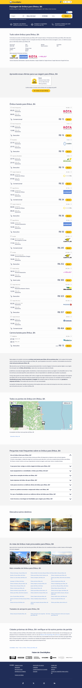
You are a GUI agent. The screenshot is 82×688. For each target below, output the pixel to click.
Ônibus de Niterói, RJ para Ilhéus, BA (18, 590)
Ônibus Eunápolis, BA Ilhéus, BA (38, 577)
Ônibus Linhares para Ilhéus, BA (17, 588)
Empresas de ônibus (20, 671)
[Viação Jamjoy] (43, 57)
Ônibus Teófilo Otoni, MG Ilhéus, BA (59, 596)
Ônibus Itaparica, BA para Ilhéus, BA (38, 583)
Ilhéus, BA (67, 403)
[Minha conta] (60, 2)
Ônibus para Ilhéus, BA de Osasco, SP (39, 590)
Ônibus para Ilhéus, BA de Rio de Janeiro (19, 592)
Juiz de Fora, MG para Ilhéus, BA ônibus (59, 585)
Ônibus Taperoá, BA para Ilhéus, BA (38, 596)
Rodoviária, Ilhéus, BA (15, 436)
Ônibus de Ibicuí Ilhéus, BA (36, 581)
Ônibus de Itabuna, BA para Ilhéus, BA (18, 583)
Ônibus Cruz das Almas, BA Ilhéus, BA (18, 577)
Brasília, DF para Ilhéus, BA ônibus (17, 575)
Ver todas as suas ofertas (41, 91)
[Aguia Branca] (23, 57)
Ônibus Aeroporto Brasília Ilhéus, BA (18, 613)
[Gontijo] (14, 57)
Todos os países (19, 675)
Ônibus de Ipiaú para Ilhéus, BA (58, 581)
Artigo (53, 669)
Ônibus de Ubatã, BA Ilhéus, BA (58, 598)
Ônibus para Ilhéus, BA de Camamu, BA (39, 575)
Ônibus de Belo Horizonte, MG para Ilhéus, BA (41, 573)
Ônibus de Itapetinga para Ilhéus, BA (59, 583)
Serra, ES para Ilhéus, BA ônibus (17, 596)
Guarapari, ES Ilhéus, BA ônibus (17, 581)
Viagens (35, 671)
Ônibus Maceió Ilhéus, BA (36, 588)
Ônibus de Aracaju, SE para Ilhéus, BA (18, 573)
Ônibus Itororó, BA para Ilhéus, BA (17, 585)
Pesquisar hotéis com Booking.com (18, 19)
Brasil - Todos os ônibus (21, 647)
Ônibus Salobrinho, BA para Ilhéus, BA (39, 592)
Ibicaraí (58, 634)
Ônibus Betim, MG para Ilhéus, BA (58, 573)
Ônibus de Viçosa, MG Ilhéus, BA (17, 602)
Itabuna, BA (43, 634)
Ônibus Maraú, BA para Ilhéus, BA (58, 588)
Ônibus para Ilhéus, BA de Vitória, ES (59, 602)
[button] (39, 408)
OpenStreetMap (65, 429)
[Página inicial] (15, 2)
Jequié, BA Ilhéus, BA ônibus (37, 585)
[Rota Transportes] (33, 57)
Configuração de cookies (40, 669)
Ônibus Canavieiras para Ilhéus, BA (58, 575)
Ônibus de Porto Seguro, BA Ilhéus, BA (59, 590)
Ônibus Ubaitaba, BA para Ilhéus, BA (39, 598)
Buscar (68, 119)
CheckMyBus (12, 647)
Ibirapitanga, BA (50, 634)
